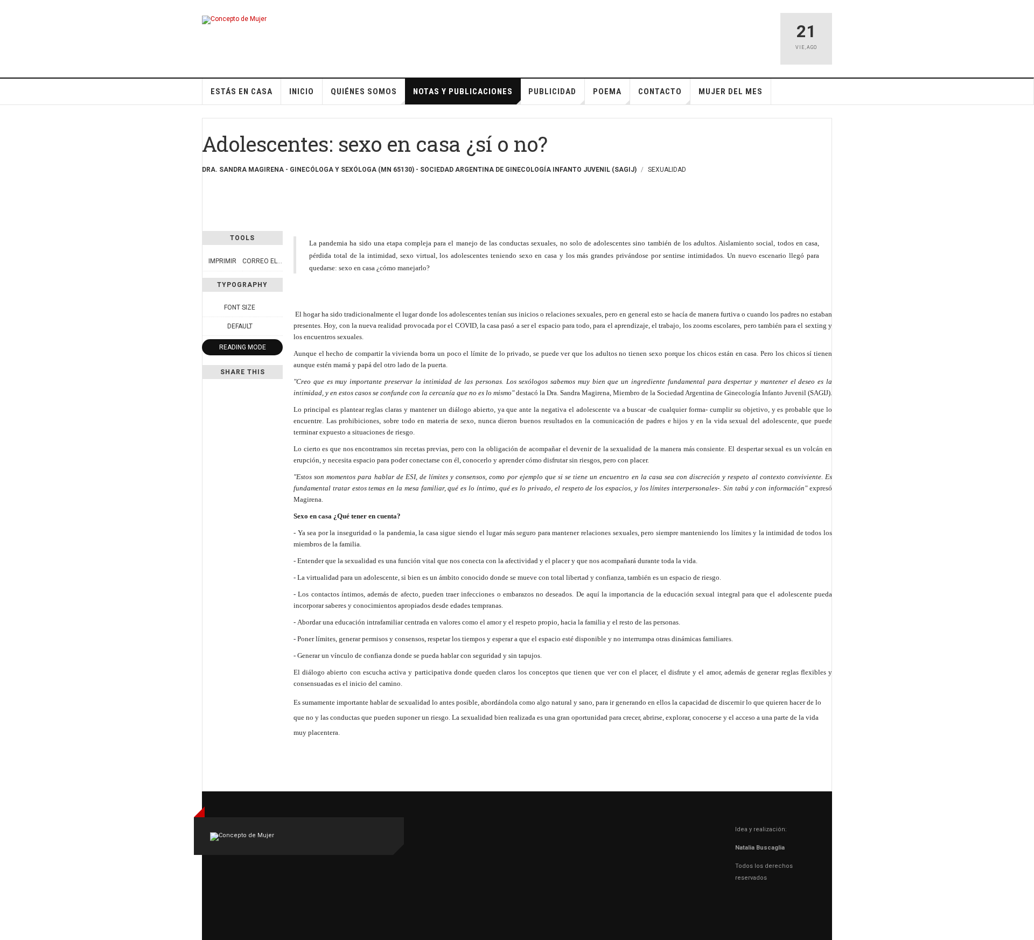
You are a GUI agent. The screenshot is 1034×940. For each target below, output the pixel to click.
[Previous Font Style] (208, 326)
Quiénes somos (364, 91)
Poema (607, 91)
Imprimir (222, 261)
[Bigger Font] (277, 307)
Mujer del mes (730, 91)
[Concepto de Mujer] (234, 20)
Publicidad (552, 91)
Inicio (301, 91)
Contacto (660, 91)
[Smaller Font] (208, 307)
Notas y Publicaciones (463, 91)
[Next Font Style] (277, 326)
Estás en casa (242, 91)
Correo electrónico (277, 261)
